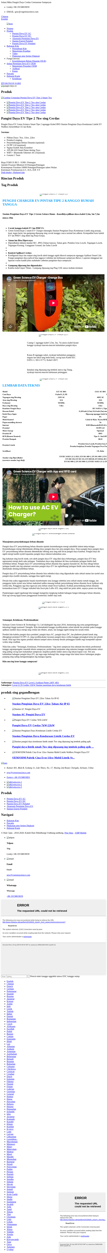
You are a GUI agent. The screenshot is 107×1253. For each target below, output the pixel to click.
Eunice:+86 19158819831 (18, 777)
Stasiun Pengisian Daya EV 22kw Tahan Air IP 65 (41, 703)
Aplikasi (16, 68)
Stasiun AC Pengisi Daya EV (28, 714)
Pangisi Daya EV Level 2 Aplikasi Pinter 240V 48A (36, 682)
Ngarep (10, 28)
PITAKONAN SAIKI (11, 83)
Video (15, 53)
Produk (10, 31)
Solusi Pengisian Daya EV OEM (21, 63)
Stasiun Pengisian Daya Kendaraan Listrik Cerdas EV (43, 736)
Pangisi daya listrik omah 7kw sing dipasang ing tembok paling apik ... (53, 746)
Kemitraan (16, 78)
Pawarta (10, 73)
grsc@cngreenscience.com (18, 772)
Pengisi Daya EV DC (21, 36)
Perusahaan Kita (19, 48)
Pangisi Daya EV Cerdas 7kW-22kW (33, 725)
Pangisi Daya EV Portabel (23, 43)
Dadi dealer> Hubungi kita (13, 172)
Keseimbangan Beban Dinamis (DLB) (29, 61)
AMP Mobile (80, 833)
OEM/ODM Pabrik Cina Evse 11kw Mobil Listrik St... (43, 757)
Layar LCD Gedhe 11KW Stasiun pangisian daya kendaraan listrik (41, 685)
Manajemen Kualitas (21, 51)
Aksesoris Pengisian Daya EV (25, 38)
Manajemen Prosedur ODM (24, 66)
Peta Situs (69, 833)
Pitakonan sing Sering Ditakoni (26, 56)
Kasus (15, 71)
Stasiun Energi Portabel (22, 41)
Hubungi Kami (13, 76)
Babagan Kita (13, 46)
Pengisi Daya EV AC (21, 33)
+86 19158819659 (15, 896)
